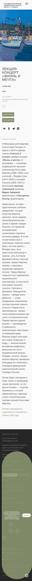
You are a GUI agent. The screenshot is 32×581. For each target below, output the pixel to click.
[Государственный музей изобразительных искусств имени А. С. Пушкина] (14, 7)
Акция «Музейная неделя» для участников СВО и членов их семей (14, 447)
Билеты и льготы (10, 434)
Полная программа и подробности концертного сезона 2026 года (14, 412)
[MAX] (18, 128)
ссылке (17, 518)
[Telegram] (13, 128)
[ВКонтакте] (4, 128)
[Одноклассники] (9, 128)
